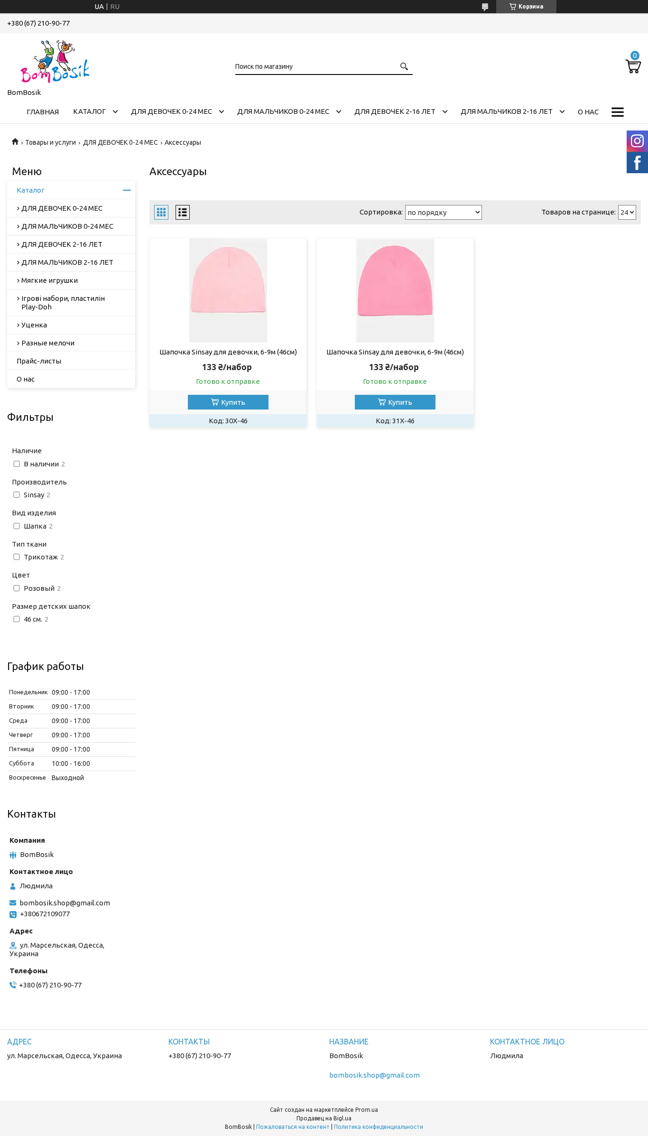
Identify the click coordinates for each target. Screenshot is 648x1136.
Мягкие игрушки (49, 280)
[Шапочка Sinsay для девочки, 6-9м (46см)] (227, 291)
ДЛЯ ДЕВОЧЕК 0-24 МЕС (171, 111)
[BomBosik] (54, 58)
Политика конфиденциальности (378, 1127)
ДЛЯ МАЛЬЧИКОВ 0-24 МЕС (283, 111)
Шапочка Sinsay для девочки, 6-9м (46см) (228, 352)
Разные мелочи (47, 343)
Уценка (34, 325)
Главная (43, 112)
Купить (233, 402)
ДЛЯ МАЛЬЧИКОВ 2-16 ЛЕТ (507, 111)
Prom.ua (366, 1110)
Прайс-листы (39, 361)
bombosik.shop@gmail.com (64, 903)
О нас (588, 112)
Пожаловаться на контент (293, 1127)
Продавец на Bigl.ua (324, 1118)
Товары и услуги (50, 142)
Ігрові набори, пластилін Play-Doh (63, 302)
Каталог (89, 111)
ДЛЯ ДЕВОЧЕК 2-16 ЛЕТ (394, 111)
